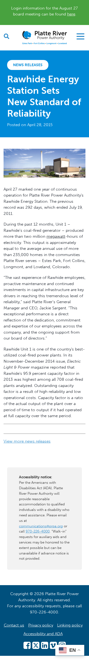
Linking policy (70, 625)
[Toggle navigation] (80, 36)
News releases (27, 65)
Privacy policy (40, 625)
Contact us (14, 625)
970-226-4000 (38, 531)
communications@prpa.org (41, 526)
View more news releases (27, 441)
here (71, 14)
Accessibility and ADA (43, 633)
